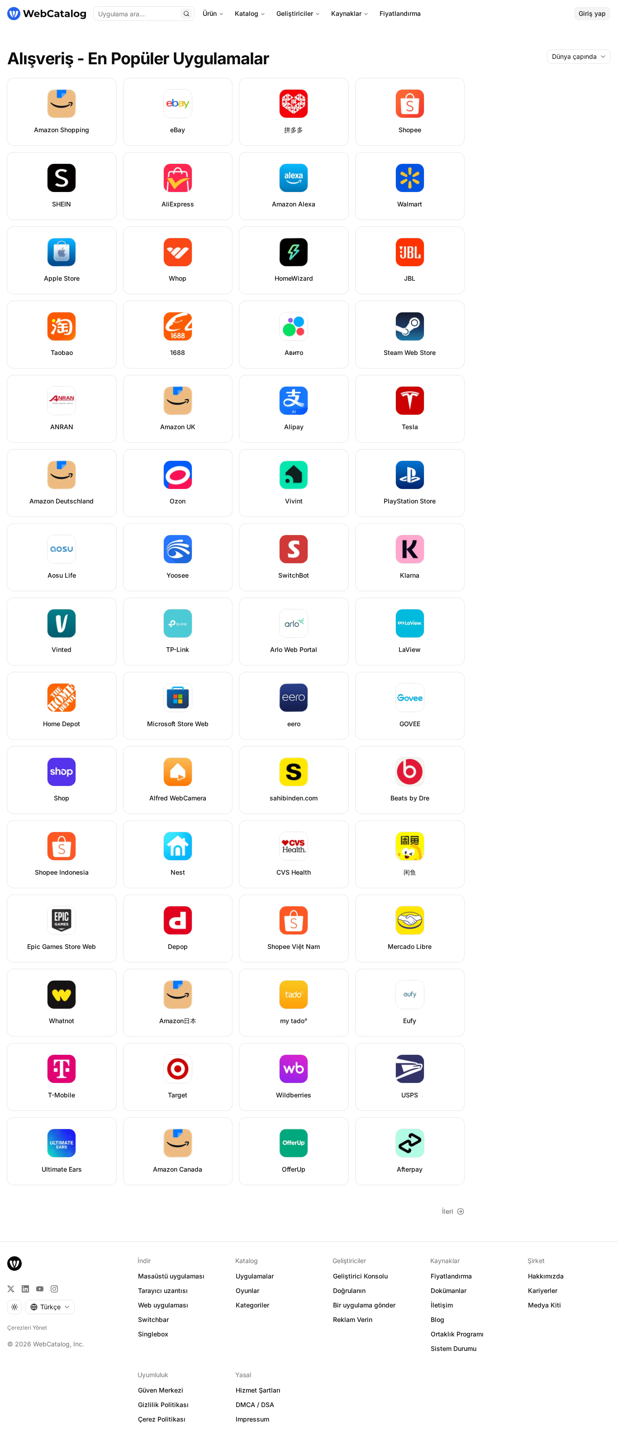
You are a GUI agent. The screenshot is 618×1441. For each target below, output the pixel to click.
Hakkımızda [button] (546, 1276)
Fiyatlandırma (400, 13)
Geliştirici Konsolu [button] (360, 1276)
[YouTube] (39, 1289)
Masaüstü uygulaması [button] (171, 1276)
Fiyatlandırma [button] (451, 1276)
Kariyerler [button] (542, 1290)
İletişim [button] (442, 1305)
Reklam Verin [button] (352, 1319)
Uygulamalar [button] (255, 1276)
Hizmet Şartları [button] (258, 1390)
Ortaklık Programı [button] (457, 1334)
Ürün (210, 13)
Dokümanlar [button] (448, 1290)
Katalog (246, 13)
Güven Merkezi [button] (160, 1390)
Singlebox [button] (153, 1334)
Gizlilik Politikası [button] (163, 1404)
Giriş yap (592, 13)
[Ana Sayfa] (46, 13)
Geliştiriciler (294, 13)
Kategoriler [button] (252, 1305)
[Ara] (186, 13)
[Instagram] (54, 1289)
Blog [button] (437, 1319)
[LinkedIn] (25, 1289)
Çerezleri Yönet (27, 1327)
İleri (447, 1211)
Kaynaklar (346, 13)
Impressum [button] (252, 1419)
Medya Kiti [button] (544, 1305)
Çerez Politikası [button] (161, 1419)
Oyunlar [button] (247, 1290)
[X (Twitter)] (10, 1289)
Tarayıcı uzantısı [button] (163, 1290)
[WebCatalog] (14, 1263)
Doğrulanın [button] (349, 1290)
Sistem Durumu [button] (453, 1348)
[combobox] (579, 56)
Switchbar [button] (153, 1319)
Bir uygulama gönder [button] (364, 1305)
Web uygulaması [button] (163, 1305)
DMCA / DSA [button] (255, 1404)
